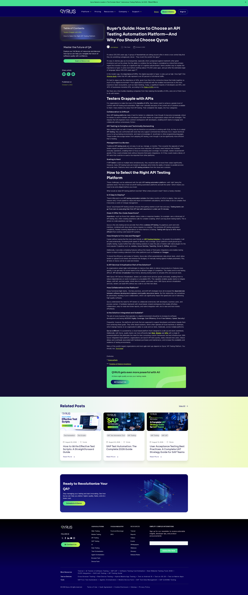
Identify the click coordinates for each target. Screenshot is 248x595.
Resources (109, 12)
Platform (85, 12)
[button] (64, 74)
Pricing (98, 12)
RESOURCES (135, 526)
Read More (153, 2)
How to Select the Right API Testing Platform (79, 36)
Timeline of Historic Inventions (120, 364)
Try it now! (119, 348)
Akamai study (112, 76)
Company (123, 12)
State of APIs (148, 87)
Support (136, 12)
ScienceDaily (113, 360)
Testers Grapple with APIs (72, 32)
